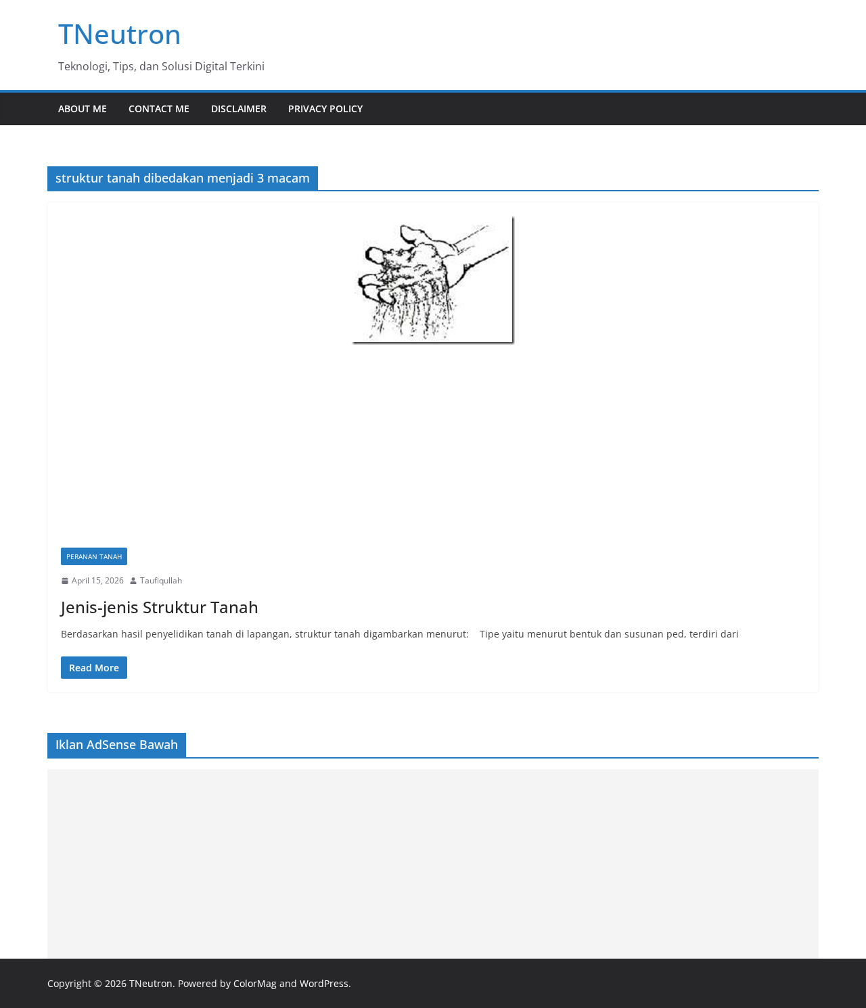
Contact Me (159, 108)
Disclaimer (239, 108)
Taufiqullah (161, 580)
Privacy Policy (325, 108)
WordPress (324, 983)
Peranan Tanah (94, 556)
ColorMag (255, 983)
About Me (82, 108)
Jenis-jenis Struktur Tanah (159, 607)
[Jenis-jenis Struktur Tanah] (433, 280)
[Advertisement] (433, 446)
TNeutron (119, 33)
